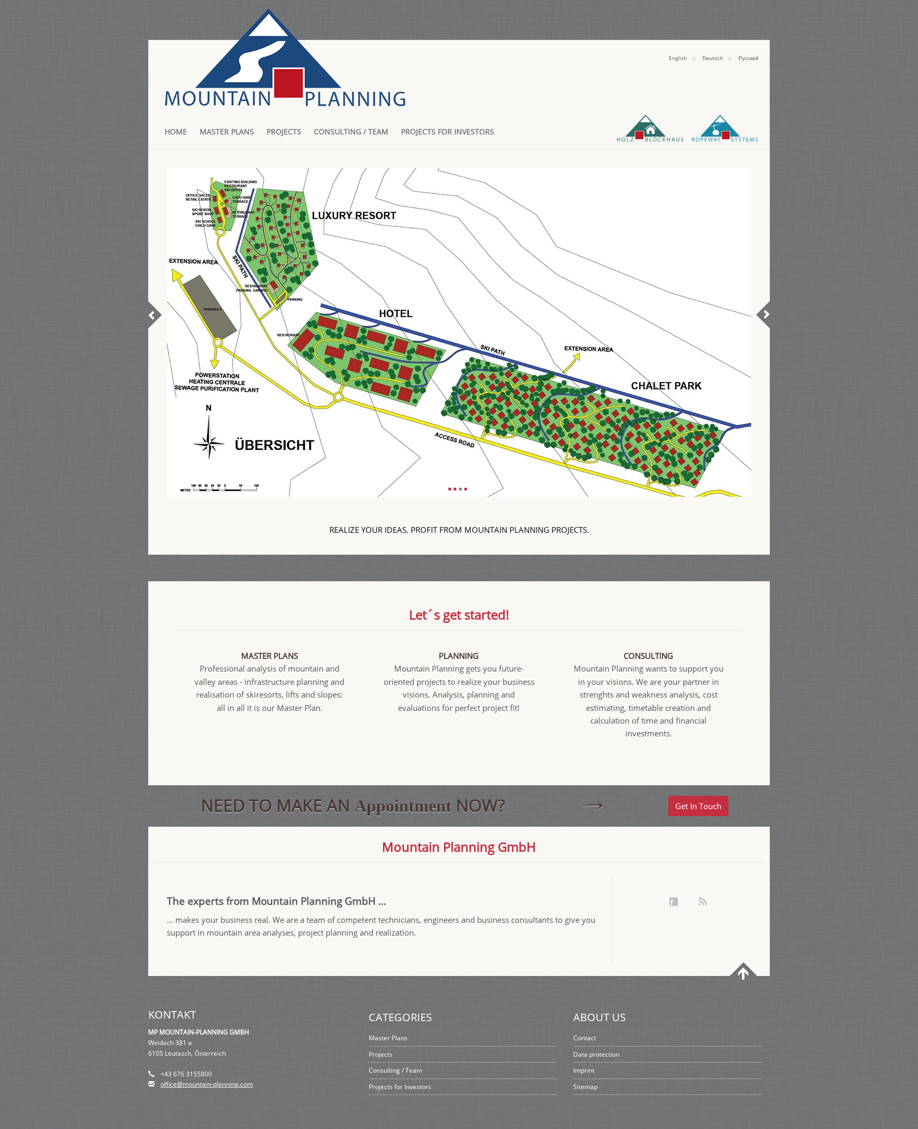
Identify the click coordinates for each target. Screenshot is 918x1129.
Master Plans (227, 131)
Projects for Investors (447, 131)
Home (176, 131)
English (678, 58)
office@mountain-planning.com (206, 1084)
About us (599, 1017)
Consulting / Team (351, 131)
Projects (284, 131)
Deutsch (712, 58)
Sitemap (585, 1086)
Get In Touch (698, 806)
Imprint (583, 1070)
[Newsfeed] (703, 901)
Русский (748, 58)
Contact (584, 1037)
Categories (400, 1017)
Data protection (596, 1054)
